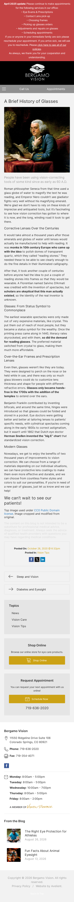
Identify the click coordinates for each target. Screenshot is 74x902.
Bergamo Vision (43, 878)
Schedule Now (39, 699)
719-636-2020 (24, 749)
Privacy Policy (21, 886)
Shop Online (39, 660)
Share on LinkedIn (42, 559)
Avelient (56, 886)
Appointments (56, 89)
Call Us (24, 89)
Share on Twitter (37, 559)
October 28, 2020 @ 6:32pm (44, 548)
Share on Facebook (31, 559)
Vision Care (19, 619)
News (15, 613)
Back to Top (37, 893)
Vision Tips (43, 552)
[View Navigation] (5, 89)
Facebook (6, 765)
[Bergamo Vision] (37, 72)
